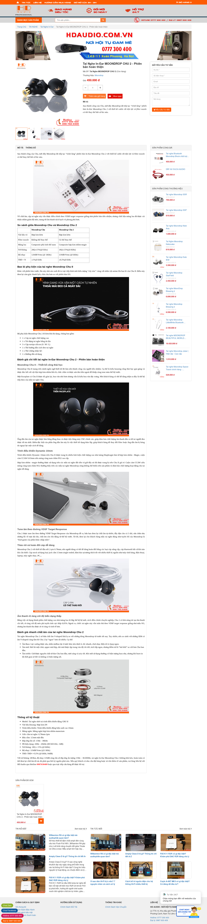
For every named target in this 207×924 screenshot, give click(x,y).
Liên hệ (37, 2)
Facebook (9, 910)
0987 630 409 (12, 920)
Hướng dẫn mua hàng (57, 2)
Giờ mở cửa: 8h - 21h (85, 2)
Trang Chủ (21, 26)
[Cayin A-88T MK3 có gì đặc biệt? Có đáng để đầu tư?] (176, 870)
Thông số (31, 147)
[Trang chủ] (17, 2)
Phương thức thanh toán (25, 915)
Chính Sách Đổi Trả (68, 906)
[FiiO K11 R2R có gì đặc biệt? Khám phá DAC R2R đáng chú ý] (30, 884)
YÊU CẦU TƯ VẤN (162, 109)
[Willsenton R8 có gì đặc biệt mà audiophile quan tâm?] (30, 842)
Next (82, 94)
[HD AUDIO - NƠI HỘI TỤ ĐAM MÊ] (28, 10)
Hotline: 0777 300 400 (153, 20)
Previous (11, 94)
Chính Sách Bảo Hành (25, 909)
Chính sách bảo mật (23, 912)
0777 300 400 (12, 915)
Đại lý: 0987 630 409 (180, 20)
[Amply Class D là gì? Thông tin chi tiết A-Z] (30, 863)
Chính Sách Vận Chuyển (115, 906)
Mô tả (20, 147)
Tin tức (26, 2)
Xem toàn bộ (80, 828)
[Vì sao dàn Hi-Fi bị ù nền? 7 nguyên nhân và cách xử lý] (106, 870)
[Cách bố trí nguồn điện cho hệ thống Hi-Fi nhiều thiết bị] (141, 870)
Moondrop (99, 75)
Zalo (7, 905)
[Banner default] (103, 45)
